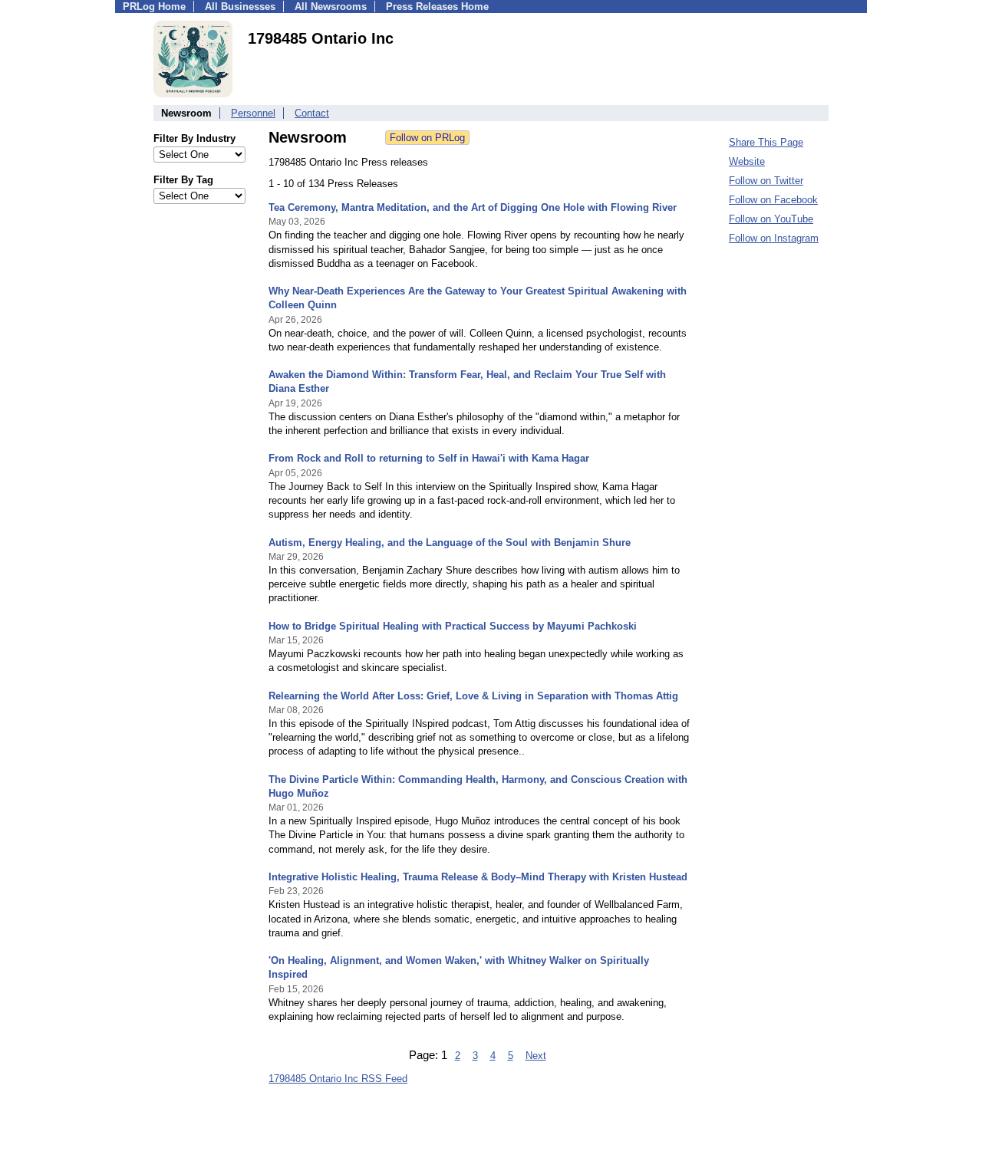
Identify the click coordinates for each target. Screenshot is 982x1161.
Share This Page (766, 142)
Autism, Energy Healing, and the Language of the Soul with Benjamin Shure (450, 542)
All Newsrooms (331, 6)
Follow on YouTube (771, 219)
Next (536, 1055)
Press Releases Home (437, 6)
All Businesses (240, 6)
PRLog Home (154, 6)
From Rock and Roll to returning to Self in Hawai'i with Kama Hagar (429, 458)
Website (747, 161)
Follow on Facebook (773, 200)
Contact (312, 113)
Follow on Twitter (766, 180)
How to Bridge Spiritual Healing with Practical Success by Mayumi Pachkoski (453, 626)
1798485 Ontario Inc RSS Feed (338, 1078)
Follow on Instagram (774, 238)
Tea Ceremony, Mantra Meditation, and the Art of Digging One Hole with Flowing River (473, 207)
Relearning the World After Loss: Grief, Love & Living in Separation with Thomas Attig (473, 696)
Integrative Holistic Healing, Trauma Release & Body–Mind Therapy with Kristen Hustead (478, 877)
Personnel (253, 113)
